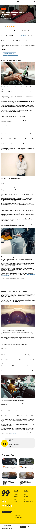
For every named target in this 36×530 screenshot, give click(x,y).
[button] (18, 73)
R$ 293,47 (23, 219)
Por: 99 (2, 16)
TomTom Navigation (10, 359)
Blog (4, 3)
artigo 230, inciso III (23, 35)
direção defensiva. (13, 433)
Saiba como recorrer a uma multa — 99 (9, 52)
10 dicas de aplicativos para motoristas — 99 (10, 55)
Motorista (6, 3)
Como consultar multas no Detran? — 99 (9, 53)
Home (2, 3)
